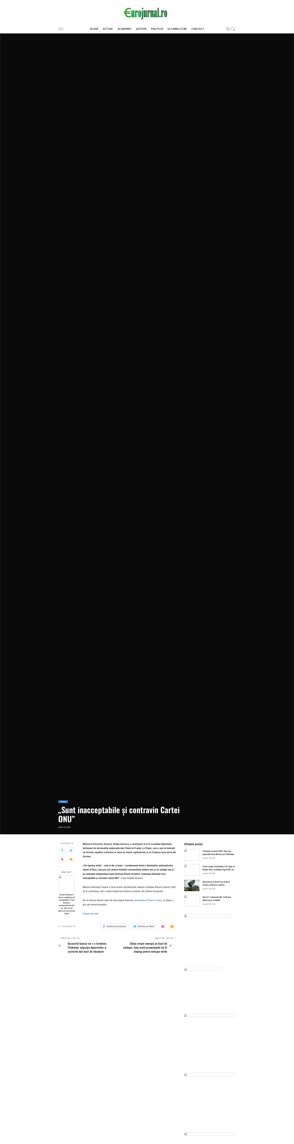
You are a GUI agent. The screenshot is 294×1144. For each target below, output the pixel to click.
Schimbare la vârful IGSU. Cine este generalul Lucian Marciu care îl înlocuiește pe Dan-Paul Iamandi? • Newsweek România (219, 855)
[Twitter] (71, 850)
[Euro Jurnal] (147, 12)
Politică (63, 802)
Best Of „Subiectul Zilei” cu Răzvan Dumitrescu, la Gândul (217, 898)
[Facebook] (62, 850)
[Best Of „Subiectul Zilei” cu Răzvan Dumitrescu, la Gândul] (192, 901)
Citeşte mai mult (90, 913)
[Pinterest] (62, 859)
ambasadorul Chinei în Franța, (148, 900)
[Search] (233, 28)
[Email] (71, 859)
